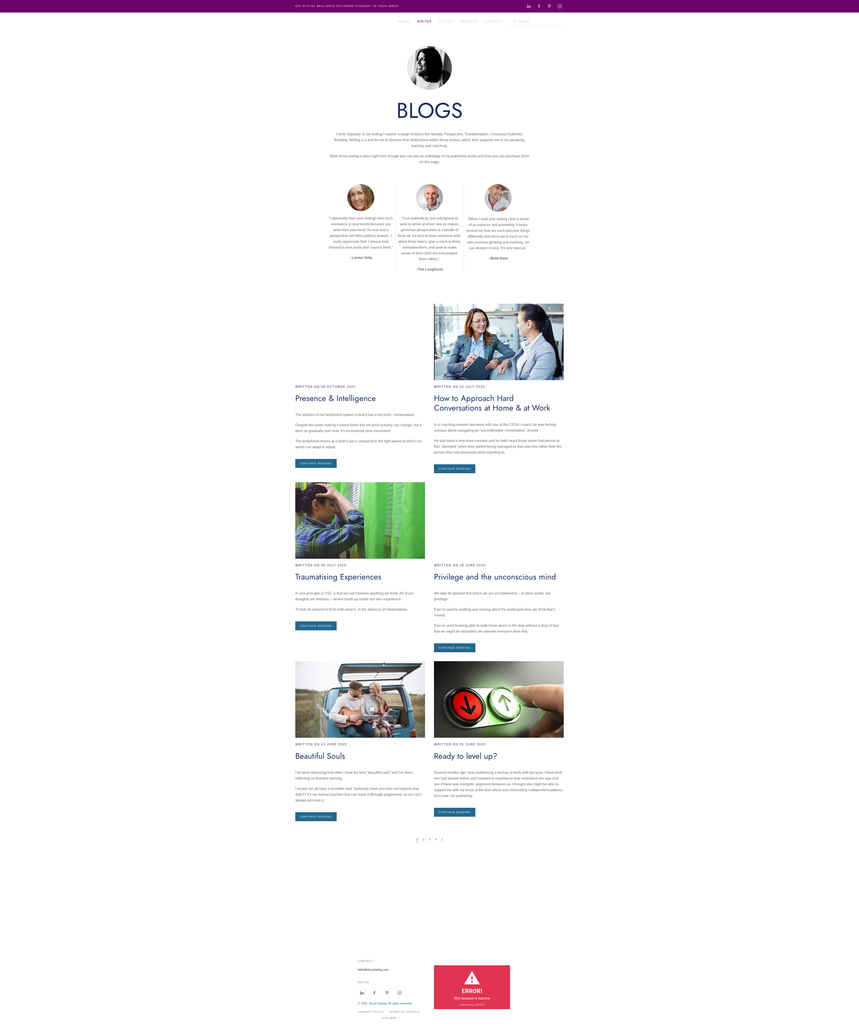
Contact (494, 21)
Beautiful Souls (320, 756)
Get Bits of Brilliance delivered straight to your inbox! (347, 6)
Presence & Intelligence (335, 398)
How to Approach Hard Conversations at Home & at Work (492, 403)
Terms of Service (404, 1011)
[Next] (442, 839)
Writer (424, 21)
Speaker (469, 21)
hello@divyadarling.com (373, 969)
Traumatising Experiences (338, 576)
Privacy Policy (371, 1011)
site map (389, 1018)
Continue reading (316, 463)
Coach (445, 21)
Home (404, 21)
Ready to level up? (465, 756)
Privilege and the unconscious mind (495, 576)
